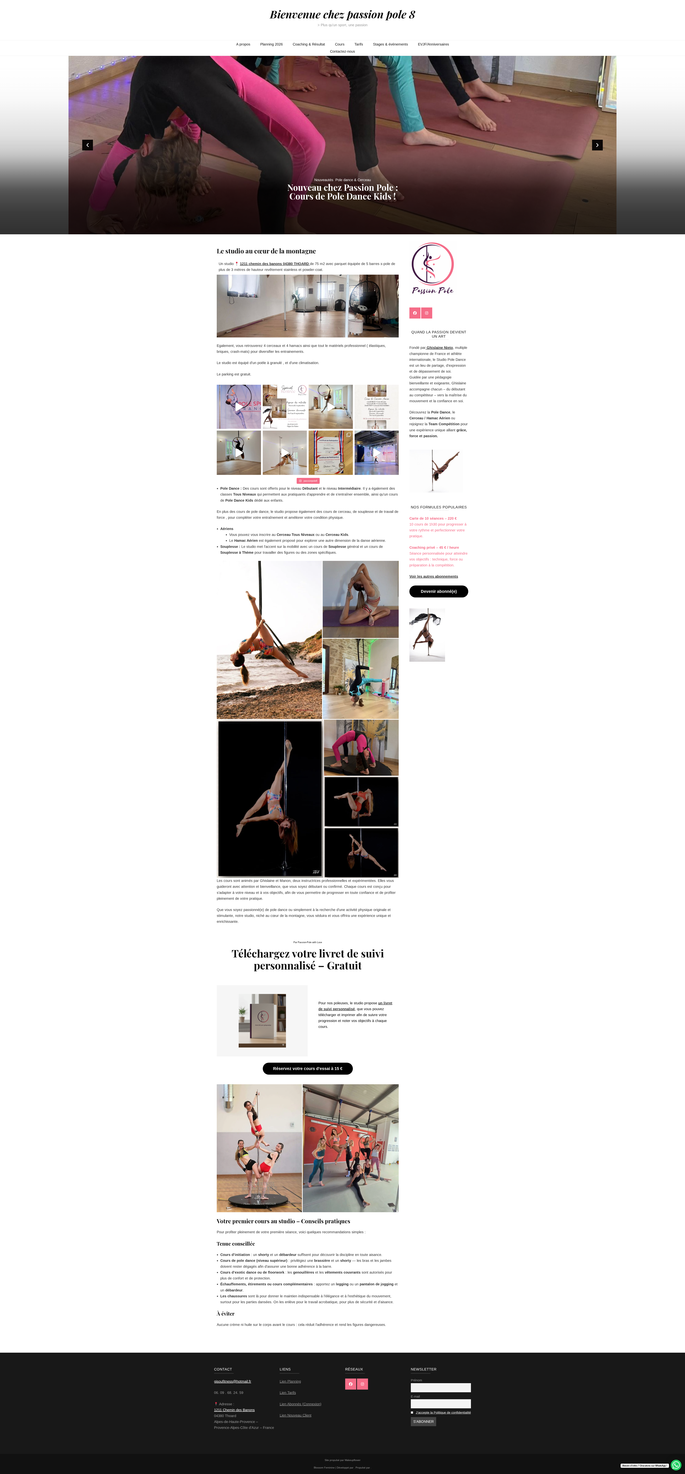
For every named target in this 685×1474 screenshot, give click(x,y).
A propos (243, 44)
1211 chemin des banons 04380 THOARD (275, 264)
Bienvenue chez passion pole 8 (342, 14)
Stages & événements (390, 44)
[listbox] (342, 145)
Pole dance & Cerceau (353, 180)
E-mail (415, 1396)
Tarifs (358, 44)
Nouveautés (323, 180)
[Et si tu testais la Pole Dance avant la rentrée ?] (285, 407)
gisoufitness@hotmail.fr (232, 1381)
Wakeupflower (353, 1460)
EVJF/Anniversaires (433, 44)
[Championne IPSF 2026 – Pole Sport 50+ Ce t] (331, 453)
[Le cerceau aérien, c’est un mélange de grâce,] (331, 407)
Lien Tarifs (288, 1393)
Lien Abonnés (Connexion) (300, 1404)
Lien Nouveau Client (295, 1415)
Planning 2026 (271, 44)
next (597, 145)
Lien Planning (290, 1381)
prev (87, 145)
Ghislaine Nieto (439, 348)
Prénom (416, 1380)
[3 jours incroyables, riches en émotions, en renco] (377, 453)
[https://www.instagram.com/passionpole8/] (426, 313)
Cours (339, 44)
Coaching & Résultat (309, 44)
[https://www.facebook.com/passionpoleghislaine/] (414, 313)
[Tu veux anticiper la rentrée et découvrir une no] (377, 407)
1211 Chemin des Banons (234, 1410)
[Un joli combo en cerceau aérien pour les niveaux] (239, 453)
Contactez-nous (342, 51)
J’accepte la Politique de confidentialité (443, 1412)
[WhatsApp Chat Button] (676, 1465)
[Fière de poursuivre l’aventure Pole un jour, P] (239, 407)
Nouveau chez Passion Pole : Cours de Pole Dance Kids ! (342, 191)
